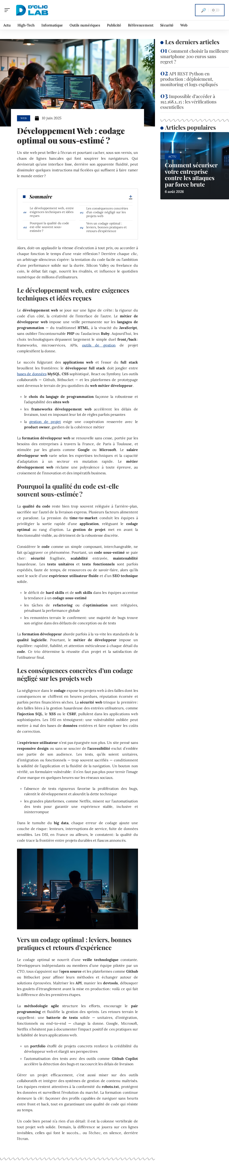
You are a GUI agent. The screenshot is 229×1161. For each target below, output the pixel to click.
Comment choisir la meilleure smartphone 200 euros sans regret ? (194, 56)
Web (24, 118)
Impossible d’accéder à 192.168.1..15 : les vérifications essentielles (188, 101)
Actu (172, 156)
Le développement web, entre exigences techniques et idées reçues (52, 212)
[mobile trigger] (8, 10)
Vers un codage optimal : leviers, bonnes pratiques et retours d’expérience (106, 227)
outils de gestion (99, 345)
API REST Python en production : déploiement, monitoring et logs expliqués (189, 78)
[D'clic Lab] (32, 10)
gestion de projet (45, 421)
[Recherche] (203, 10)
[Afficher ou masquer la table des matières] (92, 196)
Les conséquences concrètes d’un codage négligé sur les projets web (107, 212)
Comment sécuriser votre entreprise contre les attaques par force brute (191, 174)
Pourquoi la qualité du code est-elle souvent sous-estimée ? (49, 227)
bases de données (31, 374)
